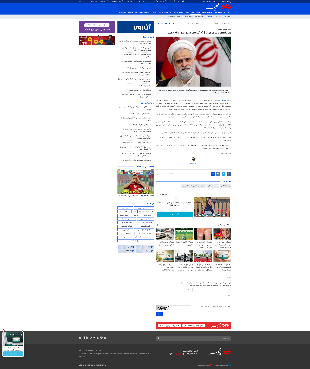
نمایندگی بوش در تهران (144, 233)
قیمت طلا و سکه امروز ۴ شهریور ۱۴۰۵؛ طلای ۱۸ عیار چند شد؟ (135, 108)
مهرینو (130, 237)
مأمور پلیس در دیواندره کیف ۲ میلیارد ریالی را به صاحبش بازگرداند (136, 62)
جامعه (181, 12)
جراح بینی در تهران (143, 208)
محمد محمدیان (213, 186)
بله (155, 2)
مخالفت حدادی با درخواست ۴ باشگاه (140, 114)
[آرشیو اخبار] (83, 338)
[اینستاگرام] (97, 338)
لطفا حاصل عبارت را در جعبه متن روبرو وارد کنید (215, 306)
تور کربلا (135, 215)
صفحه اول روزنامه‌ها (145, 166)
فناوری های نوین (199, 16)
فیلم (136, 12)
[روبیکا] (90, 338)
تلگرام (180, 2)
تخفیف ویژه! (13, 354)
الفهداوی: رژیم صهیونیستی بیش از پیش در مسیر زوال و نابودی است (134, 80)
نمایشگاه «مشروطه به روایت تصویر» (140, 90)
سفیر (134, 211)
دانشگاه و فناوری (195, 12)
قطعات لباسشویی (126, 226)
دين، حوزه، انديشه (207, 12)
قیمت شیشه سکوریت (146, 211)
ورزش (166, 12)
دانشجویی (209, 16)
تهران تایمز (122, 237)
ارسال (159, 314)
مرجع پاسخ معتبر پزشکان (144, 222)
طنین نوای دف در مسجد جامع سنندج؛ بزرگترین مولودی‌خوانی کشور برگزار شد (136, 49)
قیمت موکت (147, 215)
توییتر (136, 2)
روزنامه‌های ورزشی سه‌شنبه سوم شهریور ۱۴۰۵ (136, 195)
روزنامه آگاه (135, 241)
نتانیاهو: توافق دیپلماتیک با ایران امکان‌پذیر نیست (136, 142)
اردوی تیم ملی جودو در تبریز (142, 85)
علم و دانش (171, 16)
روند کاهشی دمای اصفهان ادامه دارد (140, 125)
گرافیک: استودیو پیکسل (203, 365)
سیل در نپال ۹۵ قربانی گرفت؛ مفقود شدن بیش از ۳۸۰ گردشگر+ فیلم (135, 148)
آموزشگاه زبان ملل (125, 233)
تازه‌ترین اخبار (148, 37)
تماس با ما (89, 350)
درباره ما (98, 350)
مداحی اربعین (145, 219)
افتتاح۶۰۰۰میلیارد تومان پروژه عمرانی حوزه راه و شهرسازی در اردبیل (136, 95)
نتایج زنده (114, 1)
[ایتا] (80, 338)
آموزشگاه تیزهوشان (144, 230)
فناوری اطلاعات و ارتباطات (185, 16)
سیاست (160, 12)
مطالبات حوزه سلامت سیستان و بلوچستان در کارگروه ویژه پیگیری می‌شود (135, 42)
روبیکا (128, 2)
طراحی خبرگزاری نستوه (221, 365)
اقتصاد (176, 12)
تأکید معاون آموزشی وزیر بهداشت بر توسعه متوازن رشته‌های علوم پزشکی (135, 73)
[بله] (101, 338)
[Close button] (22, 330)
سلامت (187, 12)
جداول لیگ (104, 2)
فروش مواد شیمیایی (125, 222)
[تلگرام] (104, 338)
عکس (141, 12)
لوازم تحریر (125, 208)
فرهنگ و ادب (222, 12)
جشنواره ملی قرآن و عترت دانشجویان (194, 186)
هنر (216, 12)
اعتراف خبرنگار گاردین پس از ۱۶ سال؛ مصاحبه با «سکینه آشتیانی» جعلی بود (136, 154)
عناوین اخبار (227, 16)
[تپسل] (158, 195)
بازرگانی (81, 350)
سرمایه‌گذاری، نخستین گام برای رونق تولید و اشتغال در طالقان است (135, 55)
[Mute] (200, 215)
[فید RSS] (87, 338)
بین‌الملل (153, 12)
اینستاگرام (146, 2)
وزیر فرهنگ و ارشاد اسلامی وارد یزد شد (139, 68)
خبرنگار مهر (221, 100)
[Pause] (196, 215)
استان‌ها (146, 12)
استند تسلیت (124, 215)
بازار (171, 12)
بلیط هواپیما (125, 230)
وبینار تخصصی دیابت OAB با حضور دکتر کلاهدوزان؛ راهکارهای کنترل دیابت (135, 137)
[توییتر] (94, 338)
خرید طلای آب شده (124, 211)
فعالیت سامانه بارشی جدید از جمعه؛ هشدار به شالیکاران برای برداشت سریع (137, 130)
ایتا (120, 2)
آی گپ (162, 2)
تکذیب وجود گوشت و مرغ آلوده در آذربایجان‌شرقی (136, 160)
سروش (171, 2)
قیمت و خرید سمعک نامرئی (144, 237)
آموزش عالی (217, 16)
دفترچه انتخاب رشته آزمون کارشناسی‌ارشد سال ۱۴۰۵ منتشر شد (135, 119)
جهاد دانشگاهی (225, 186)
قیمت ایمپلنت (145, 226)
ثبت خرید (175, 214)
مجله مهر (130, 12)
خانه (229, 12)
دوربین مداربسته (127, 219)
